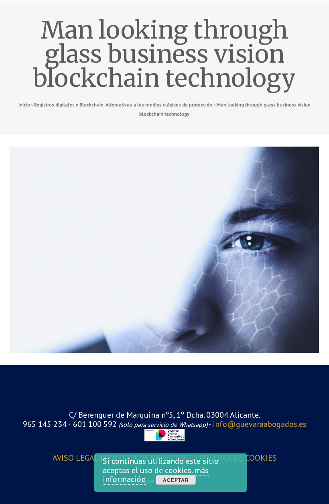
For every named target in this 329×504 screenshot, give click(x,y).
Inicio (24, 105)
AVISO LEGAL (76, 458)
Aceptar (176, 480)
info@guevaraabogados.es (260, 424)
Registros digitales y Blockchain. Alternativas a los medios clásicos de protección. (123, 105)
